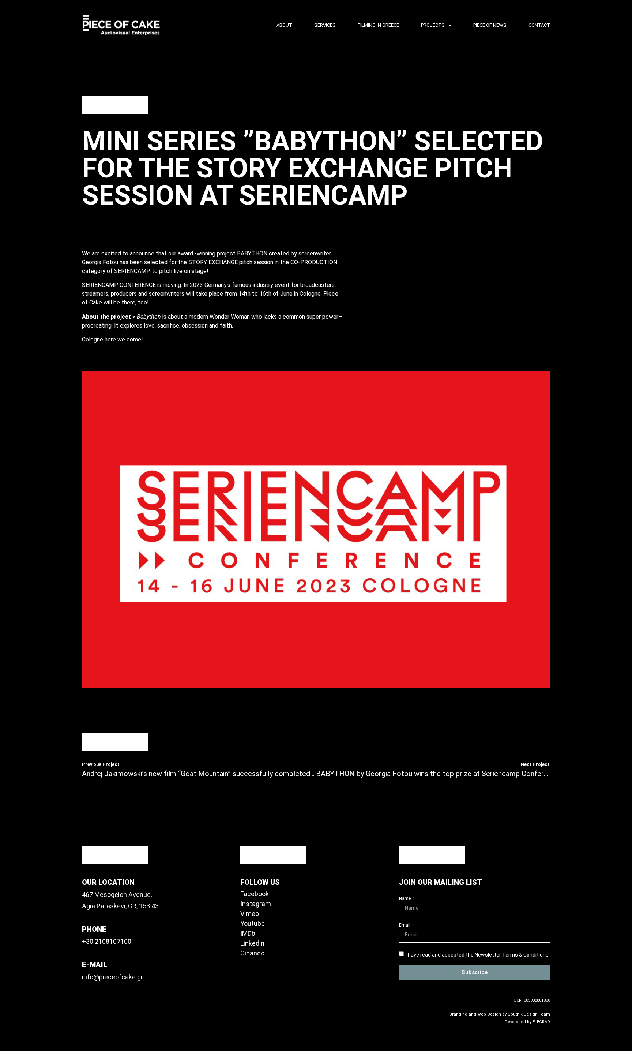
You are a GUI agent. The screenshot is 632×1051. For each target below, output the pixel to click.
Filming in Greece (378, 25)
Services (325, 25)
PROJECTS (433, 25)
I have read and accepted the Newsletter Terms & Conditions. (478, 954)
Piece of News (490, 25)
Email (405, 925)
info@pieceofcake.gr (112, 977)
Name (405, 898)
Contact (539, 25)
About (284, 25)
